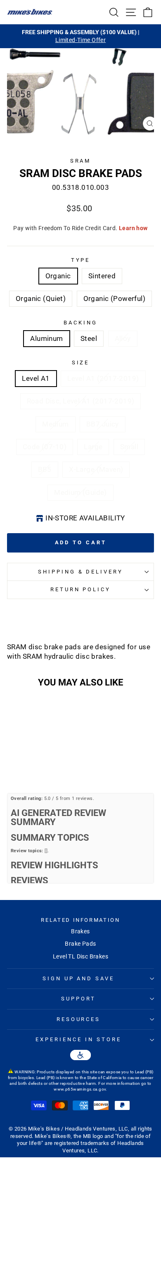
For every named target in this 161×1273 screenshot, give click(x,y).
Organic (58, 276)
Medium (55, 424)
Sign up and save (79, 978)
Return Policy (80, 589)
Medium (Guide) (80, 493)
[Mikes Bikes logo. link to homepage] (29, 12)
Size (81, 362)
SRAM (80, 161)
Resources (79, 1019)
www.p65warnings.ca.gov (80, 1089)
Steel (88, 339)
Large (93, 447)
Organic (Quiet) (41, 299)
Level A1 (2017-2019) (103, 378)
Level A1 (36, 378)
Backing (80, 322)
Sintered (102, 276)
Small (129, 447)
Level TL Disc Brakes (80, 956)
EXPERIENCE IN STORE (78, 1039)
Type (80, 260)
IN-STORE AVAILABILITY (85, 518)
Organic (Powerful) (114, 299)
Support (78, 999)
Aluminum (46, 339)
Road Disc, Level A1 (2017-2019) (81, 401)
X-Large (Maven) (96, 469)
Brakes (80, 931)
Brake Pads (80, 943)
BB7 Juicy (102, 424)
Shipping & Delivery (80, 572)
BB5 (45, 469)
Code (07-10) (44, 447)
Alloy (123, 339)
